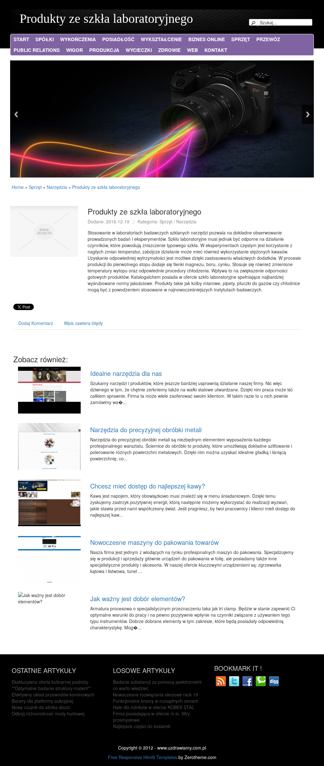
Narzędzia (57, 187)
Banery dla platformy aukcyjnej (42, 701)
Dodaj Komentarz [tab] (35, 323)
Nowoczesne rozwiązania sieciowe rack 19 (155, 694)
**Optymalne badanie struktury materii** (51, 688)
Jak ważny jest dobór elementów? (137, 598)
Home (18, 187)
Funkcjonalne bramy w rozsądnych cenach (155, 701)
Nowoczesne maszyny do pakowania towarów (154, 542)
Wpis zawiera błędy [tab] (83, 323)
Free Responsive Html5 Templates (142, 757)
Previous (16, 114)
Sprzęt (35, 187)
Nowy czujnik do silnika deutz (41, 707)
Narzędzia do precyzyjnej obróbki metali (146, 429)
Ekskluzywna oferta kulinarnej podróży (50, 682)
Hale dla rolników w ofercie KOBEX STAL (153, 707)
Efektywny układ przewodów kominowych (53, 694)
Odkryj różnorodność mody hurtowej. (48, 713)
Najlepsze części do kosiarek (142, 726)
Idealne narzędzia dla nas (126, 373)
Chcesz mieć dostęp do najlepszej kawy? (147, 485)
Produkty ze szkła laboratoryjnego (106, 18)
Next (308, 114)
